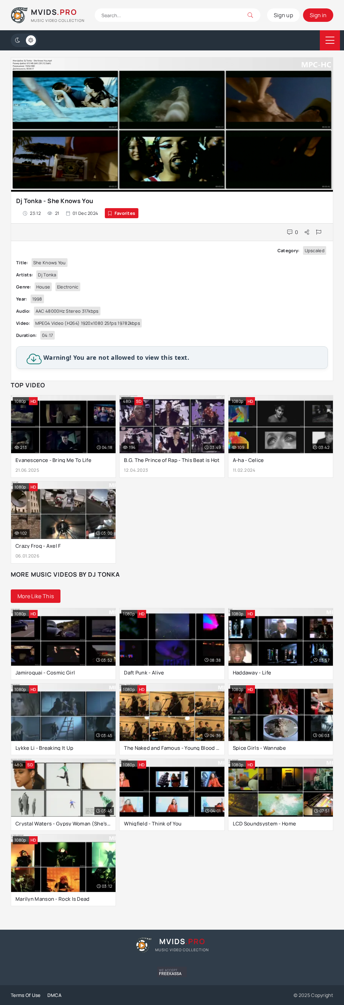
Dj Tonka (47, 275)
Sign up (283, 15)
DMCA (54, 995)
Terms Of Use (26, 995)
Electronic (68, 287)
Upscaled (315, 250)
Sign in (318, 15)
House (43, 287)
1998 (37, 299)
